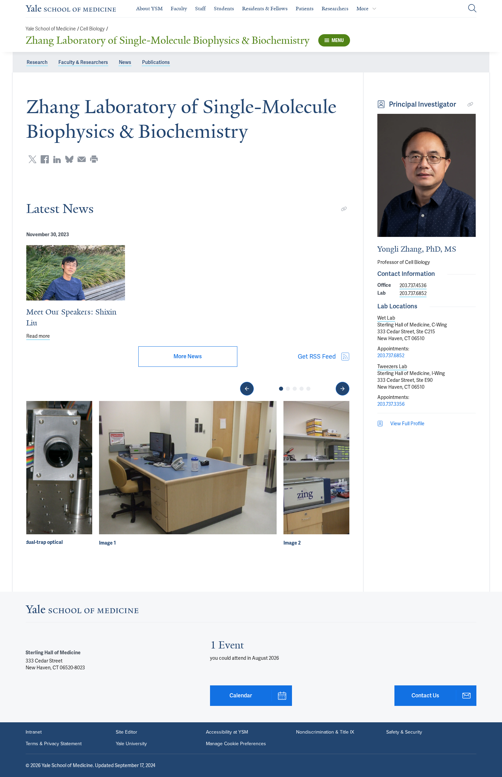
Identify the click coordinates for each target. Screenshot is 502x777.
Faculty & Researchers (83, 62)
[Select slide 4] (301, 389)
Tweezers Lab (392, 366)
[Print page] (94, 159)
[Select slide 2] (288, 389)
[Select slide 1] (281, 389)
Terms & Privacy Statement (54, 744)
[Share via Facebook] (45, 159)
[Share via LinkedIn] (57, 159)
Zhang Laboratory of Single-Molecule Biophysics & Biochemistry (167, 40)
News (125, 62)
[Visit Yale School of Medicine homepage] (82, 611)
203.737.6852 (413, 293)
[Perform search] (472, 8)
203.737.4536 (413, 285)
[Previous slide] (247, 389)
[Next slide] (342, 389)
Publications (156, 62)
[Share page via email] (82, 159)
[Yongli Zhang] (426, 175)
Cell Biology (92, 29)
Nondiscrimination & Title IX (325, 732)
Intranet (34, 732)
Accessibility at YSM (227, 732)
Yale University (131, 744)
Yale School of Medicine (51, 29)
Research (37, 62)
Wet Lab (386, 318)
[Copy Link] (343, 208)
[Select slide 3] (295, 389)
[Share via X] (32, 159)
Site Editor (126, 732)
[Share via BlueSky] (69, 159)
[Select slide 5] (308, 389)
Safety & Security (404, 732)
